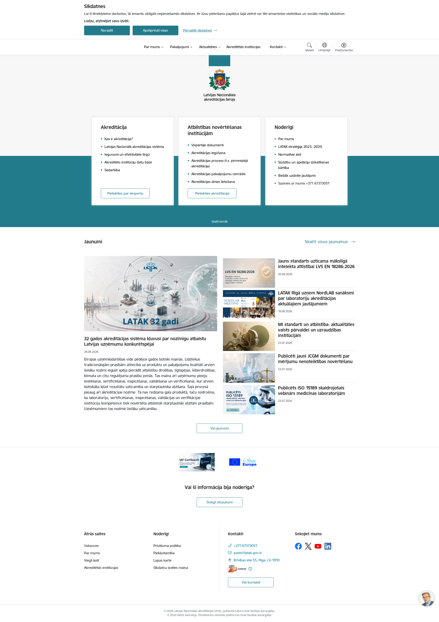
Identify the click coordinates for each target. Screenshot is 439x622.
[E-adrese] (237, 569)
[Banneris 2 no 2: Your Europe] (242, 462)
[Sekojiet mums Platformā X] (308, 546)
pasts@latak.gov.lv (248, 553)
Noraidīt (107, 30)
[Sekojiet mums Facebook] (298, 546)
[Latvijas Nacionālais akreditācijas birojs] (108, 47)
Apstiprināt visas (155, 30)
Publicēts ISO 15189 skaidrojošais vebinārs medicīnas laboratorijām (311, 390)
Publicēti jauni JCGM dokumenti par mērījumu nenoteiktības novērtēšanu (315, 358)
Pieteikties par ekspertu (125, 193)
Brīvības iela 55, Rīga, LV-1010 (257, 560)
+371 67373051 (245, 545)
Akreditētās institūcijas (101, 567)
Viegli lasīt (91, 560)
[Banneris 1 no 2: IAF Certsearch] (196, 462)
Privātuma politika (167, 545)
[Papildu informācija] (250, 568)
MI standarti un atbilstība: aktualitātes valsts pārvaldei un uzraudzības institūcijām (316, 330)
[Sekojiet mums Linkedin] (327, 546)
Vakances (91, 545)
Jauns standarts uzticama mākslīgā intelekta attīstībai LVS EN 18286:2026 (316, 263)
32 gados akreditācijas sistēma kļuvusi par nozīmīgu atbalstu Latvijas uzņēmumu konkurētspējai (145, 341)
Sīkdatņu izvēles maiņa (170, 567)
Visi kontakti (251, 582)
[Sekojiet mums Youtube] (318, 546)
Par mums (92, 553)
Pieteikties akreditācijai (212, 193)
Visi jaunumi (219, 428)
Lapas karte (162, 560)
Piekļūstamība (164, 553)
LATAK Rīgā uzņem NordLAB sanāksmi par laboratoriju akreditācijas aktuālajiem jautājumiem (316, 298)
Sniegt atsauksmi (219, 502)
